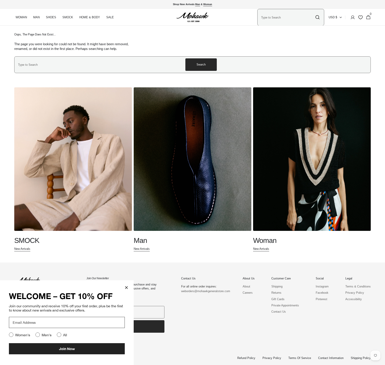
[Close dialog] (126, 287)
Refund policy (246, 358)
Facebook (322, 292)
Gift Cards (278, 299)
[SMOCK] (73, 169)
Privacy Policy (354, 292)
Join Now (67, 349)
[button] (351, 17)
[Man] (192, 169)
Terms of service (299, 358)
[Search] (317, 17)
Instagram (322, 286)
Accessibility (353, 299)
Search (201, 64)
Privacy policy (271, 358)
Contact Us (278, 311)
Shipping (277, 286)
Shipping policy (361, 358)
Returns (276, 292)
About (246, 286)
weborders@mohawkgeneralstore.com (203, 291)
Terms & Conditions (358, 286)
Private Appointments (285, 305)
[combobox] (287, 17)
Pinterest (321, 299)
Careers (248, 292)
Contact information (331, 358)
